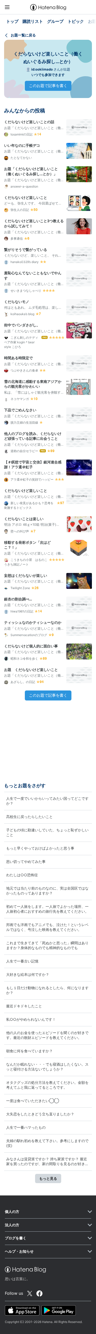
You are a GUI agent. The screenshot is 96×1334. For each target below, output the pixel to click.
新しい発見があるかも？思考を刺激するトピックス (29, 505)
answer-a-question (24, 186)
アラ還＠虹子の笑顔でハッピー (32, 479)
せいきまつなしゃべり (25, 291)
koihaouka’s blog (22, 314)
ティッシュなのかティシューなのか (32, 622)
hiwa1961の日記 (21, 611)
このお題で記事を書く (48, 85)
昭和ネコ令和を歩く (24, 658)
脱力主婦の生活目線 (24, 422)
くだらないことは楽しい (24, 519)
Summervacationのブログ (28, 635)
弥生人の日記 (19, 210)
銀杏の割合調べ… (18, 599)
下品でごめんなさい (20, 410)
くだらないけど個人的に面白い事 (31, 646)
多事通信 (16, 238)
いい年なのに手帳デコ (22, 145)
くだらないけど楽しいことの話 (29, 122)
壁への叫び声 (19, 531)
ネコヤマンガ (19, 399)
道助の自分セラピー (24, 451)
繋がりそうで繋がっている (25, 249)
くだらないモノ (16, 301)
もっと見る (48, 1178)
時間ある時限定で (18, 358)
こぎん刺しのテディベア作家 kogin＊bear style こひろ (21, 342)
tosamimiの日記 (21, 134)
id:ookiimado (42, 69)
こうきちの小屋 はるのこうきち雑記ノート (25, 562)
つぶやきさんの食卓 (24, 370)
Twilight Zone (20, 588)
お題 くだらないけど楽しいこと (31, 669)
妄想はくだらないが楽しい (25, 575)
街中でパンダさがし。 (22, 325)
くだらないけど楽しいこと (25, 197)
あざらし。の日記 (22, 682)
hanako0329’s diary (24, 262)
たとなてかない (21, 158)
